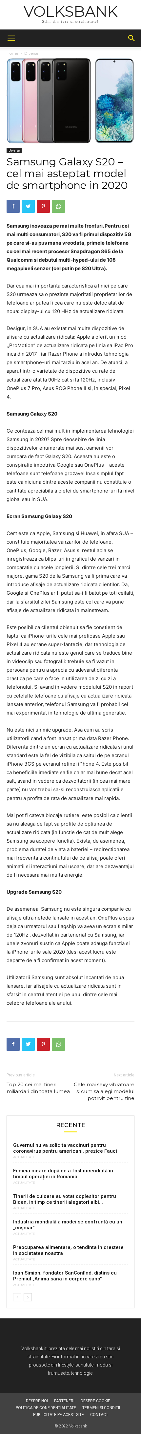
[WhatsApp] (58, 206)
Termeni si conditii (101, 1408)
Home (12, 53)
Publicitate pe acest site (58, 1414)
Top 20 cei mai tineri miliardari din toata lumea (38, 1087)
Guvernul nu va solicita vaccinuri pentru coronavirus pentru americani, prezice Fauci (65, 1148)
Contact (99, 1414)
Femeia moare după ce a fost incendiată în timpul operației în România (63, 1174)
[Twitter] (28, 206)
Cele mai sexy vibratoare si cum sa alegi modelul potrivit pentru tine (104, 1091)
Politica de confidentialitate (46, 1408)
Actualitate (24, 1157)
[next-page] (28, 1297)
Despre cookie (95, 1401)
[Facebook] (13, 206)
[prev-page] (17, 1297)
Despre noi (37, 1401)
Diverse (31, 53)
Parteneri (64, 1401)
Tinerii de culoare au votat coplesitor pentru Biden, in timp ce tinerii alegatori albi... (64, 1199)
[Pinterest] (43, 206)
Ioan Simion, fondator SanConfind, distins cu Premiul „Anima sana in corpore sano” (65, 1276)
